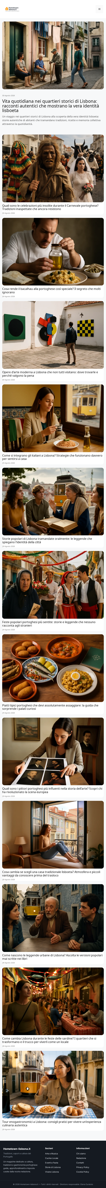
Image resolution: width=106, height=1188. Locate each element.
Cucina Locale (51, 1158)
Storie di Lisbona (53, 1167)
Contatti (80, 1163)
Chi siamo (81, 1153)
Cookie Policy (82, 1172)
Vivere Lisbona (52, 1172)
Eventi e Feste (51, 1163)
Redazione (81, 1158)
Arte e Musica (51, 1153)
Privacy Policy (82, 1167)
